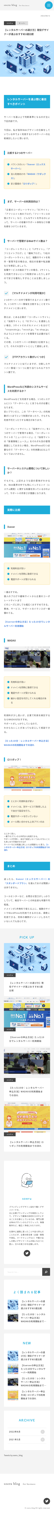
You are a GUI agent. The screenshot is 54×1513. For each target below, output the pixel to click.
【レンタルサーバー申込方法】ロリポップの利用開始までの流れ (27, 847)
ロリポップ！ (29, 183)
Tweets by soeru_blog (13, 1455)
